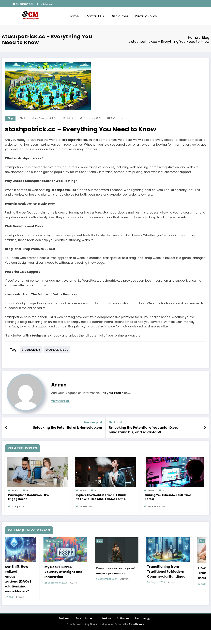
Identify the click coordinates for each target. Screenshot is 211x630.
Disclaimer (119, 16)
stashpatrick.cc (48, 118)
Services (14, 541)
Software (123, 605)
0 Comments (119, 118)
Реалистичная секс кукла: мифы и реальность (72, 570)
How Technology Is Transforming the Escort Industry (176, 573)
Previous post (93, 422)
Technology (142, 605)
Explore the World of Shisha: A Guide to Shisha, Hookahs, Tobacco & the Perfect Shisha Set (101, 497)
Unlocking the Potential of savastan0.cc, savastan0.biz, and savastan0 (143, 429)
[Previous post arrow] (6, 427)
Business (64, 605)
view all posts (60, 400)
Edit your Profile (112, 393)
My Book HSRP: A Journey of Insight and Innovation (21, 572)
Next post (115, 422)
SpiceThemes (136, 611)
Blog (10, 118)
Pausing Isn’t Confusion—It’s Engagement (28, 497)
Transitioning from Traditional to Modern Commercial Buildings (123, 571)
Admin (70, 118)
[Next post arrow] (205, 427)
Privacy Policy (146, 16)
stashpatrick (31, 118)
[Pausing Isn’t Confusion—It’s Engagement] (37, 472)
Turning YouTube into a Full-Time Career (167, 497)
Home (74, 16)
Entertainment (85, 605)
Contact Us (94, 16)
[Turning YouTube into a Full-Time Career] (173, 472)
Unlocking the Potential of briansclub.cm (67, 427)
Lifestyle (106, 605)
